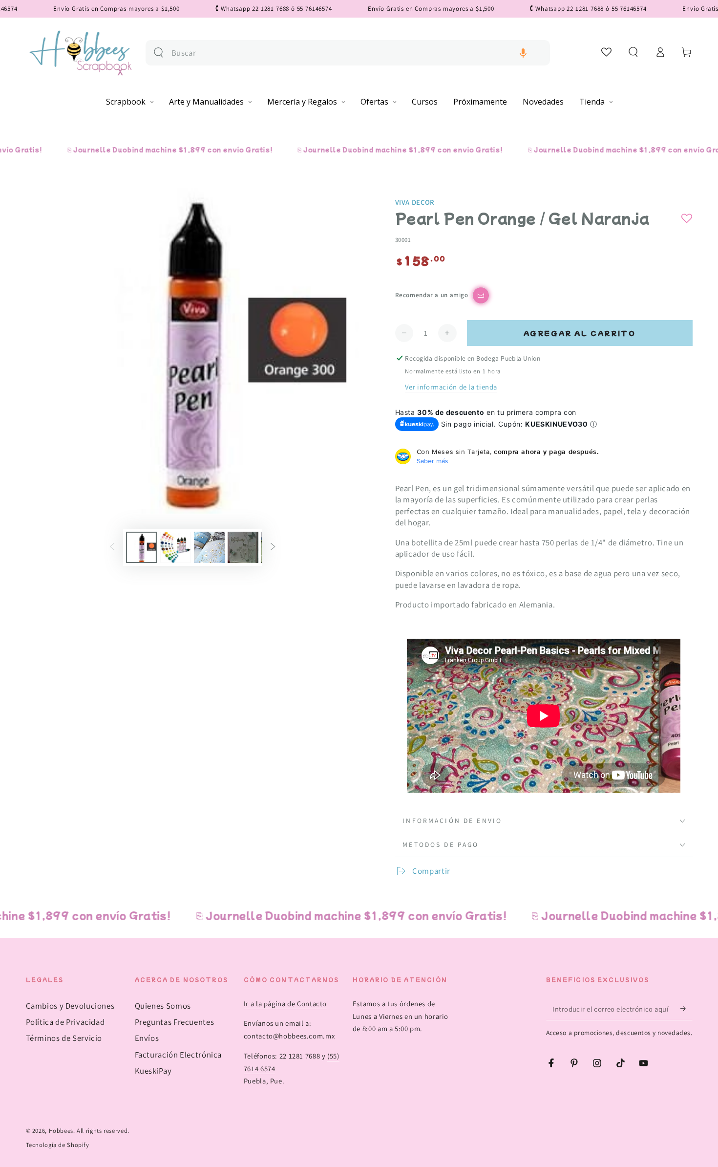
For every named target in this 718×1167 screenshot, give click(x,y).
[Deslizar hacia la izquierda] (112, 547)
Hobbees (61, 1130)
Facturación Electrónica (178, 1054)
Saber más (432, 461)
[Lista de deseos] (606, 52)
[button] (523, 53)
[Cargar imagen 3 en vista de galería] (209, 547)
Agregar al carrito (580, 333)
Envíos (147, 1038)
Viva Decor (415, 202)
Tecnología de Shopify (57, 1145)
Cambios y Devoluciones (70, 1005)
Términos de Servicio (64, 1038)
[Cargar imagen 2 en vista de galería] (175, 547)
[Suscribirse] (686, 1008)
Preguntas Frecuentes (174, 1021)
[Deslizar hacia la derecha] (273, 547)
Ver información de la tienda (451, 386)
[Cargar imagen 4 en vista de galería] (243, 547)
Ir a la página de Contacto (285, 1003)
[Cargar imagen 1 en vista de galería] (141, 547)
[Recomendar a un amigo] (480, 295)
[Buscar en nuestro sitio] (158, 52)
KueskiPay (153, 1070)
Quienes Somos (163, 1005)
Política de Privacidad (65, 1021)
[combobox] (356, 53)
